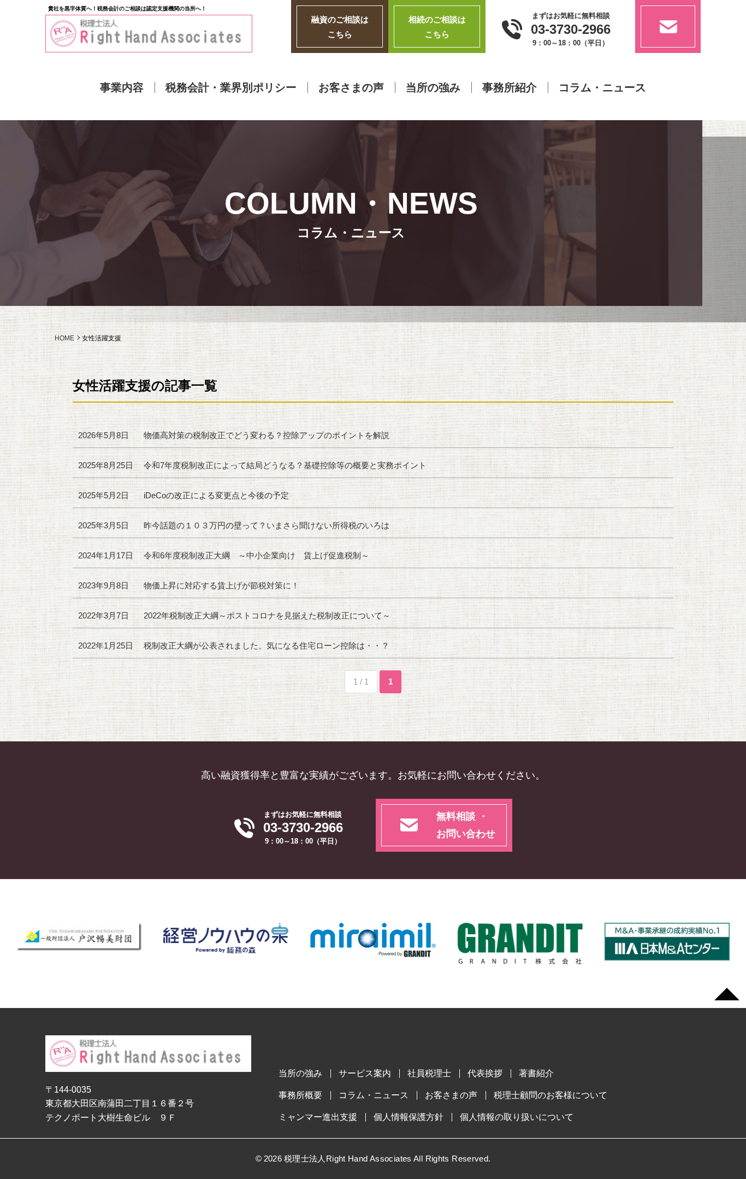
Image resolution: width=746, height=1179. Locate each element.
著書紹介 (536, 1073)
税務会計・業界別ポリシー (231, 87)
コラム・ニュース (602, 87)
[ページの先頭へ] (727, 994)
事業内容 (122, 87)
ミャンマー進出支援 (318, 1117)
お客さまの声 (351, 87)
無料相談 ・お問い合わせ (465, 825)
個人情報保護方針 (408, 1117)
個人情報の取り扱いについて (516, 1117)
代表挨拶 (484, 1073)
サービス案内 (365, 1073)
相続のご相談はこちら (437, 27)
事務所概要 (300, 1095)
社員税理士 (429, 1073)
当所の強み (433, 87)
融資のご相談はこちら (340, 27)
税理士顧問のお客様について (550, 1095)
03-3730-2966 (571, 29)
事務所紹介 (509, 87)
